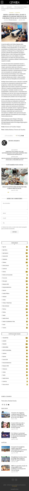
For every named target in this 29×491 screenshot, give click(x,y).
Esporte (14, 290)
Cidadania (14, 259)
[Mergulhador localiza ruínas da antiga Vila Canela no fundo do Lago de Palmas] (5, 459)
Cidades (14, 262)
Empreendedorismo (14, 287)
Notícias (14, 309)
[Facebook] (13, 480)
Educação (14, 281)
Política (14, 312)
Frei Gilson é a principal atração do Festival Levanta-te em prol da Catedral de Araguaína (19, 435)
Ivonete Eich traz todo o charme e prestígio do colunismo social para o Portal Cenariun (18, 425)
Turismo (14, 327)
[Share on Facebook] (18, 135)
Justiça (14, 299)
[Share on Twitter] (20, 135)
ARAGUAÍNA (14, 347)
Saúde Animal (14, 318)
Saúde (14, 315)
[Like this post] (17, 135)
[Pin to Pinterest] (21, 135)
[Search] (27, 2)
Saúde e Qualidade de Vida (14, 321)
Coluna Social (14, 265)
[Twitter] (16, 480)
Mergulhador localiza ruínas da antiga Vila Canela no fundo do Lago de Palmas (19, 458)
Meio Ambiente (14, 305)
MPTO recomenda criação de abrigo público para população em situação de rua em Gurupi (19, 468)
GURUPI (14, 341)
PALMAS (14, 344)
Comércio (14, 268)
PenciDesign (14, 486)
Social (14, 324)
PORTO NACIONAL (14, 350)
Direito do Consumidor (14, 274)
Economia (14, 277)
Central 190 (14, 256)
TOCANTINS (14, 337)
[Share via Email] (23, 135)
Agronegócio (9, 6)
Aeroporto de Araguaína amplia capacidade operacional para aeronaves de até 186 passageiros (19, 449)
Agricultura (14, 249)
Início (2, 6)
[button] (2, 180)
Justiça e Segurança (14, 302)
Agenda (14, 246)
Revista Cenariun (13, 19)
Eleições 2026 (14, 284)
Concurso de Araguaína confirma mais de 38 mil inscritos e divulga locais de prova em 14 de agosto (19, 415)
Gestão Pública (14, 293)
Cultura (14, 271)
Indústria (14, 296)
